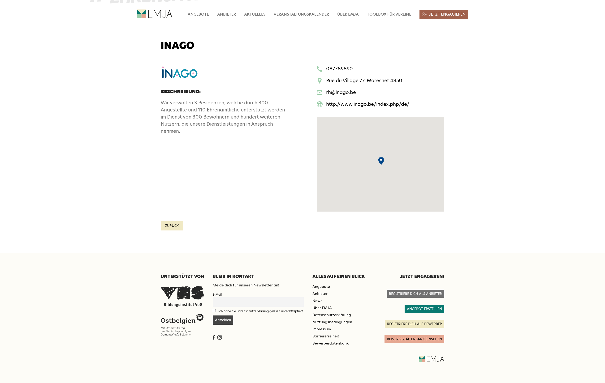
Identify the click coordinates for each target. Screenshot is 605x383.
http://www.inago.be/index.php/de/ (367, 104)
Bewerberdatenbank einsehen (414, 339)
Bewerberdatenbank (330, 343)
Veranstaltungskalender (301, 14)
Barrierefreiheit (325, 336)
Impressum (321, 329)
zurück (172, 225)
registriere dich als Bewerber (414, 324)
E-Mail (217, 295)
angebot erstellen (424, 308)
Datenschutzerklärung (331, 314)
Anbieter (226, 14)
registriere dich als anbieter (415, 293)
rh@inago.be (341, 92)
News (317, 300)
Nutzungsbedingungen (332, 321)
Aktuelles (254, 14)
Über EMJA (348, 14)
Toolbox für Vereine (389, 14)
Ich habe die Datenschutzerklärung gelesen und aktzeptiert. (261, 311)
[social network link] (214, 337)
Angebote (198, 14)
